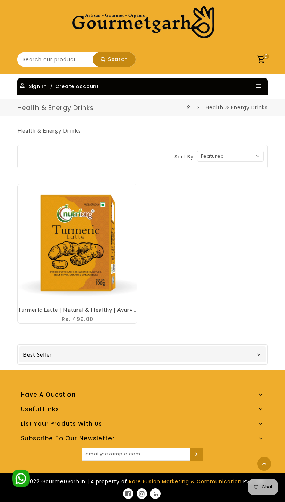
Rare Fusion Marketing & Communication (185, 481)
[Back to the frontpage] (189, 107)
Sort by (184, 156)
